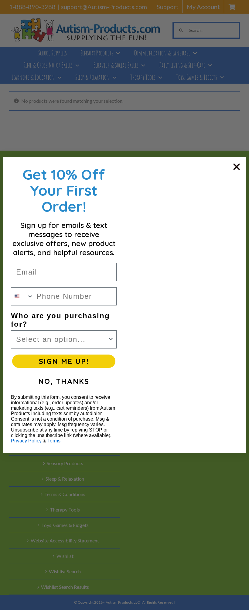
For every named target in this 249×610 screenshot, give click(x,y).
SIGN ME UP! (64, 361)
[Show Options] (111, 339)
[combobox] (22, 296)
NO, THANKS (63, 381)
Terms (53, 440)
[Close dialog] (236, 166)
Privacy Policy (26, 440)
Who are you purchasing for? (60, 320)
